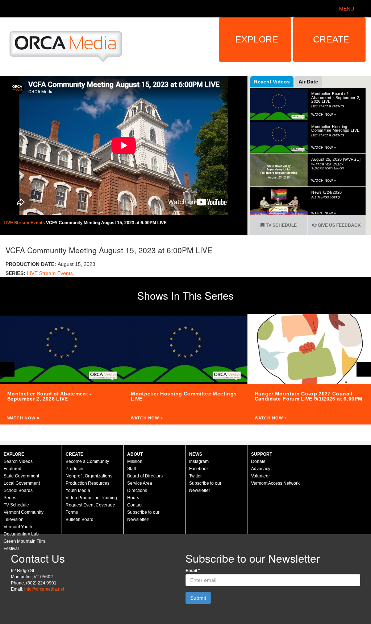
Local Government (22, 483)
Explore (256, 39)
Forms (72, 512)
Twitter (195, 476)
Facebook (199, 468)
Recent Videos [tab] (272, 82)
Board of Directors (145, 476)
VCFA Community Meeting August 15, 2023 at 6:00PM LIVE (106, 222)
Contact (134, 505)
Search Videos (18, 461)
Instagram (199, 461)
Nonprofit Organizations (89, 476)
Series (10, 497)
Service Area (139, 483)
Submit (198, 598)
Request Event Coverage (90, 505)
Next (364, 369)
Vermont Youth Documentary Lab (21, 530)
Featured (12, 468)
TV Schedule (281, 225)
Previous (7, 369)
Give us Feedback (339, 225)
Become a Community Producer (87, 465)
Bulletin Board (79, 519)
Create (331, 39)
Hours (133, 497)
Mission (134, 461)
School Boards (18, 490)
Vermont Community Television (23, 516)
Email (193, 570)
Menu (346, 9)
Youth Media (78, 490)
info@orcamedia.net (44, 589)
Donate (258, 461)
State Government (21, 476)
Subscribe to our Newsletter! (143, 516)
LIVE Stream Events (25, 222)
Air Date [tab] (308, 82)
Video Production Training (91, 497)
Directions (137, 490)
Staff (131, 468)
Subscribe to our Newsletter (205, 487)
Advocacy (260, 468)
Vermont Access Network (275, 483)
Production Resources (87, 483)
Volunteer (260, 476)
